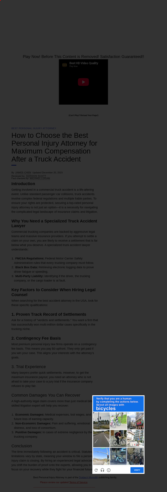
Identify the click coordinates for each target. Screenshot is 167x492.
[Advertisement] (81, 274)
